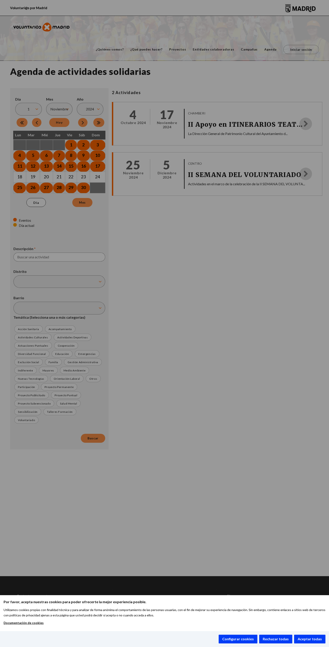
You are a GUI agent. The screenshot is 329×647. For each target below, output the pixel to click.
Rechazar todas (276, 639)
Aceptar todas (310, 639)
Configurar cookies (238, 639)
